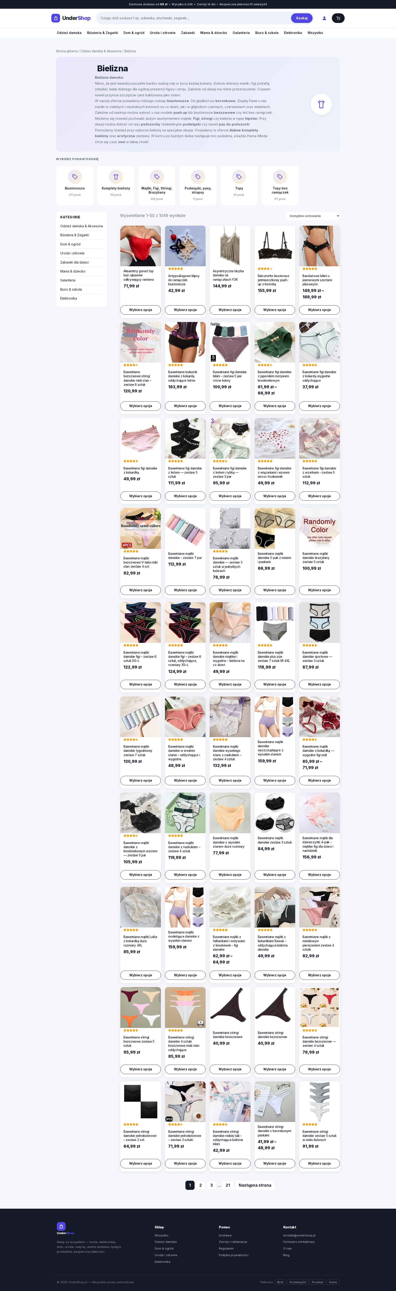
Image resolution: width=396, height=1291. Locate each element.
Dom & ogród (134, 33)
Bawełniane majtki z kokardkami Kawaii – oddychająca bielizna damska (273, 943)
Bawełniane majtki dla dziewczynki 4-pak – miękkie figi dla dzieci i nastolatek (317, 844)
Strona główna (66, 51)
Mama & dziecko (213, 33)
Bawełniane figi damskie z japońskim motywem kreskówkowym (275, 376)
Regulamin (226, 1248)
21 (228, 1185)
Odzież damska (69, 33)
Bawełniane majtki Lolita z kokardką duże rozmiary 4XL (140, 941)
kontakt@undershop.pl (299, 1235)
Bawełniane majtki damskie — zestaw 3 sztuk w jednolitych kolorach (227, 564)
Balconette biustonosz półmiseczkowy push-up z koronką (273, 280)
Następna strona (255, 1185)
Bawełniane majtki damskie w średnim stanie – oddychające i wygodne (184, 753)
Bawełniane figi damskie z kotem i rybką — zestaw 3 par (230, 472)
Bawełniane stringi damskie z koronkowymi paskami (274, 1131)
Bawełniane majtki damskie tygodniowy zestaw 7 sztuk (138, 751)
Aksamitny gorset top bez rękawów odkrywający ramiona (139, 275)
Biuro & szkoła (266, 33)
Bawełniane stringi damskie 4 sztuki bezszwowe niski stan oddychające (183, 1044)
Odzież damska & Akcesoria (100, 51)
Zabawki (188, 33)
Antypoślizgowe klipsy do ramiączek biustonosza (183, 280)
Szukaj (302, 18)
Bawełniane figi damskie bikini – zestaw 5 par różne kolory (230, 376)
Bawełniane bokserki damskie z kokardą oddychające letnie (182, 376)
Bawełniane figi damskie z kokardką (140, 470)
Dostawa (225, 1235)
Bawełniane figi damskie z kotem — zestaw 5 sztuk (185, 472)
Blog (286, 1255)
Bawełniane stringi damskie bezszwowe (227, 1035)
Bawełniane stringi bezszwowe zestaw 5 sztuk (139, 1041)
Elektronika (293, 33)
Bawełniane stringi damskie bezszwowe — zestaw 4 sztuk (319, 1041)
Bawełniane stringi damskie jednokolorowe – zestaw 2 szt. (140, 1136)
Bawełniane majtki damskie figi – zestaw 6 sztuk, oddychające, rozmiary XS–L (184, 659)
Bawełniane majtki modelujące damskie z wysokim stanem (183, 936)
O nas (287, 1248)
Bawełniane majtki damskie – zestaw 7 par (185, 556)
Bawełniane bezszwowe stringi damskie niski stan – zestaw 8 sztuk (137, 378)
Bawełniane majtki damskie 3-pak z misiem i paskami (274, 558)
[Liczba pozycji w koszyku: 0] (338, 18)
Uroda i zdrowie (163, 33)
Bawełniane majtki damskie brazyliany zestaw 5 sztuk (316, 558)
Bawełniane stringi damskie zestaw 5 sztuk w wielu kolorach (319, 1136)
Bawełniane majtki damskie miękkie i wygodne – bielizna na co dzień (228, 659)
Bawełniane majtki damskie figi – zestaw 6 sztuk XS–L (140, 657)
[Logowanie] (324, 18)
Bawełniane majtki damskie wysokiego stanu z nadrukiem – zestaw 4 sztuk (227, 753)
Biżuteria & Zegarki (102, 33)
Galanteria (241, 33)
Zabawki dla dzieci (74, 262)
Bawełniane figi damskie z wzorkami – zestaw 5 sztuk (319, 472)
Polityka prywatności (233, 1255)
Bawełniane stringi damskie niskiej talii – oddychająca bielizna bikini (228, 1138)
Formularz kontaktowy (299, 1242)
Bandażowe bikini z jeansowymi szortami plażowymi (317, 280)
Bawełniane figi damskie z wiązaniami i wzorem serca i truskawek (275, 472)
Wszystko (315, 33)
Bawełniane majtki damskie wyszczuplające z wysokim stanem (270, 748)
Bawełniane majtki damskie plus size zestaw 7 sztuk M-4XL (274, 657)
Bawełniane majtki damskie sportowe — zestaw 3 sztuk (317, 657)
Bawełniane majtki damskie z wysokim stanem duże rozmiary (229, 842)
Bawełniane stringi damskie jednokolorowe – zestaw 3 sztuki (184, 1136)
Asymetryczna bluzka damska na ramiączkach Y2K (228, 275)
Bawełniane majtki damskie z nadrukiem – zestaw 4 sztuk (184, 847)
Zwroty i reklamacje (233, 1242)
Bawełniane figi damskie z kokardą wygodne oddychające (319, 376)
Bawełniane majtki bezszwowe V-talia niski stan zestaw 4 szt (141, 562)
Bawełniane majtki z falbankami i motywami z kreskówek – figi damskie (229, 943)
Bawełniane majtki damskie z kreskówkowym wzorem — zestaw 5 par (140, 849)
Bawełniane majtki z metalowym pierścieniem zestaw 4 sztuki (318, 943)
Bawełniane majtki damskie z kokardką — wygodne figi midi (318, 751)
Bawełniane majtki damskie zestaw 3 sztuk (275, 840)
